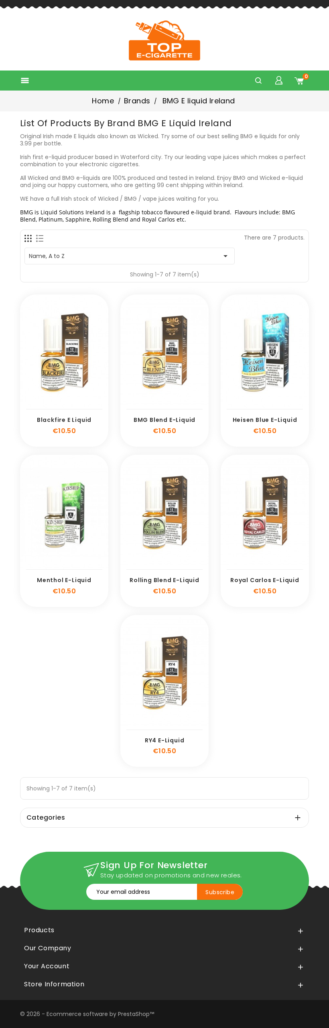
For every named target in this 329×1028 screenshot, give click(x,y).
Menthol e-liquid (64, 580)
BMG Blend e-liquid (164, 420)
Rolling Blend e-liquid (164, 580)
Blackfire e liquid (64, 420)
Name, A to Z (129, 256)
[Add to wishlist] (55, 405)
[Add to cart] (38, 405)
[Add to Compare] (73, 405)
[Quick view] (91, 405)
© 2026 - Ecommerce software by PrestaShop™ (87, 1014)
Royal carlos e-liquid (264, 580)
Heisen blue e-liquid (265, 420)
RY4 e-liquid (165, 740)
